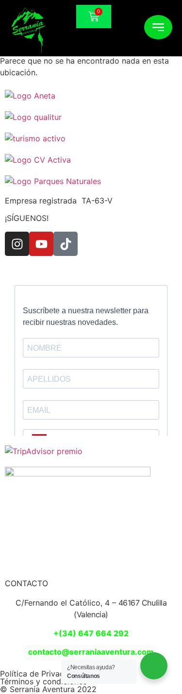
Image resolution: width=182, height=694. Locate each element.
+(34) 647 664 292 (91, 633)
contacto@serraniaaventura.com (91, 652)
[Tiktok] (65, 244)
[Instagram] (17, 244)
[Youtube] (41, 244)
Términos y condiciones (43, 681)
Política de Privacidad (40, 673)
